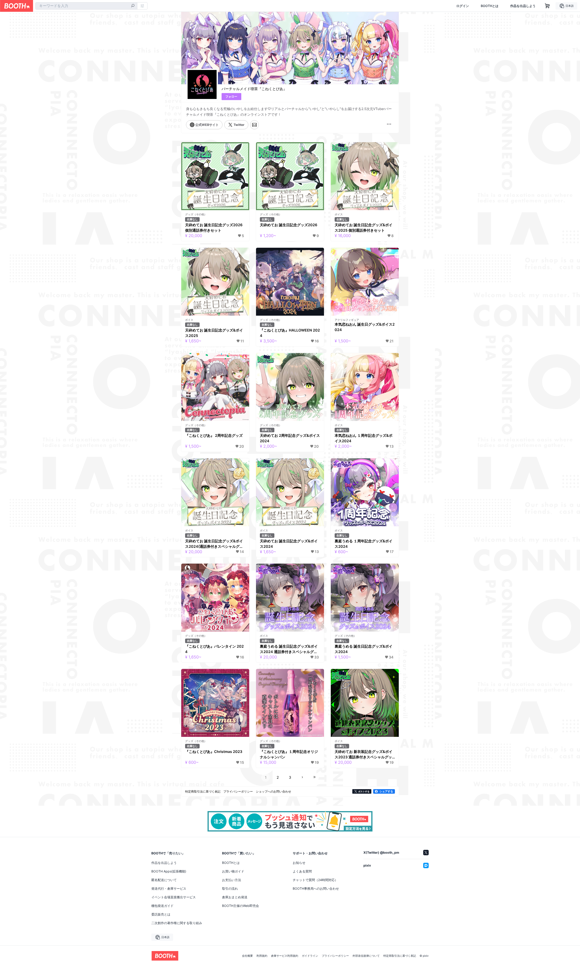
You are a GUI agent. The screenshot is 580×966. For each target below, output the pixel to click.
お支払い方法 (231, 880)
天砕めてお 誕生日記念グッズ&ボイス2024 (289, 544)
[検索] (132, 6)
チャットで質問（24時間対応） (315, 880)
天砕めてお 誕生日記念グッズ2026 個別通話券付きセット (213, 228)
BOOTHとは (489, 5)
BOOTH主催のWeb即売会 (240, 906)
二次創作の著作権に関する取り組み (176, 923)
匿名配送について (164, 880)
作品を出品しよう (523, 5)
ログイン (462, 5)
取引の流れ (230, 888)
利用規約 (261, 955)
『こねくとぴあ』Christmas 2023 (213, 751)
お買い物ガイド (233, 871)
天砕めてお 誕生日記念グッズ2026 (288, 225)
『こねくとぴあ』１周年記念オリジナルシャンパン (289, 754)
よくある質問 (302, 871)
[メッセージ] (254, 124)
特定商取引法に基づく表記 (399, 955)
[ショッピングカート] (547, 6)
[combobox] (86, 6)
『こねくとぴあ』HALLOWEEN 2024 (290, 333)
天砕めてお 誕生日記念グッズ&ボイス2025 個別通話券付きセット (363, 228)
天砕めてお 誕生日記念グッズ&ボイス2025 (214, 333)
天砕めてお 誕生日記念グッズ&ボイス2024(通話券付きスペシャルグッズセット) (214, 544)
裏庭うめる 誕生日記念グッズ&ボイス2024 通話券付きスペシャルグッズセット (289, 649)
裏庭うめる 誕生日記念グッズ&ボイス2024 (363, 649)
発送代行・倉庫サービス (168, 888)
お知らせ (299, 863)
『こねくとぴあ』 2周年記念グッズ (214, 435)
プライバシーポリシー (335, 955)
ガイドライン (310, 955)
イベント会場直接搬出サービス (173, 897)
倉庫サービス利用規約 (284, 955)
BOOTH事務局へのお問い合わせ (316, 888)
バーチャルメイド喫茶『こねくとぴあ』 (254, 89)
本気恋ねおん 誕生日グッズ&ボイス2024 (365, 327)
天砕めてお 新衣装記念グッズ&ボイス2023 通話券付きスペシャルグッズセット (363, 754)
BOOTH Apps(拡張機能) (168, 871)
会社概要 (247, 955)
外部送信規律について (366, 955)
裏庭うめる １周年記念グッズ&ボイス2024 (363, 544)
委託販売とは (160, 914)
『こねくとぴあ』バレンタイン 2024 (214, 649)
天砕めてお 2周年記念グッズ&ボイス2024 (290, 438)
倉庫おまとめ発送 (234, 897)
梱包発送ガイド (162, 906)
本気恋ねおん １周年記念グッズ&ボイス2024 (363, 438)
